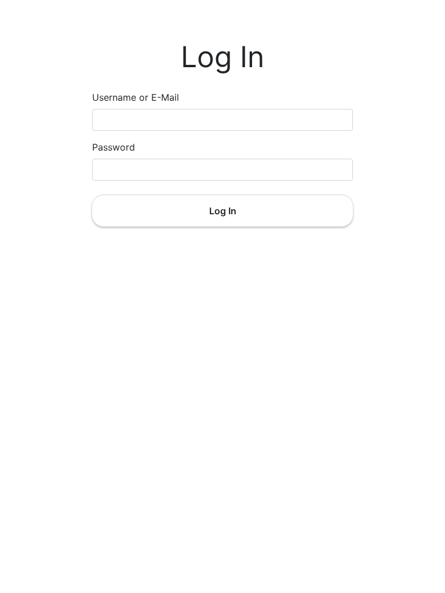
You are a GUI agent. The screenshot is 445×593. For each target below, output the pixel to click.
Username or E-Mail (135, 97)
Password (113, 147)
